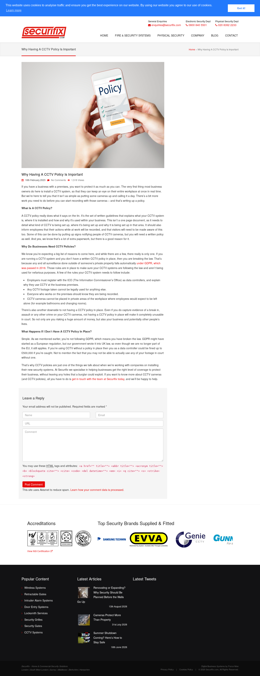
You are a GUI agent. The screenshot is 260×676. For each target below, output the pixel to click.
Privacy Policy (167, 669)
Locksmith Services (36, 613)
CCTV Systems (33, 632)
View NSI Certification (38, 551)
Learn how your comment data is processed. (97, 490)
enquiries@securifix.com (166, 25)
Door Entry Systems (36, 607)
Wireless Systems (35, 588)
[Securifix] (44, 33)
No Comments (58, 180)
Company (197, 35)
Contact (231, 35)
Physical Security (170, 35)
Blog (214, 35)
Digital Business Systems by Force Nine (219, 666)
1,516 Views (77, 180)
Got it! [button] (241, 8)
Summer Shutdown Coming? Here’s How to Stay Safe (107, 637)
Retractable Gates (35, 594)
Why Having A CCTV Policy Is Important (52, 174)
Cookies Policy (186, 669)
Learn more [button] (14, 10)
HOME (104, 35)
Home (192, 49)
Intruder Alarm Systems (38, 600)
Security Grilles (33, 619)
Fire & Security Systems (133, 35)
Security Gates (33, 626)
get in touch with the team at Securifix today (98, 379)
